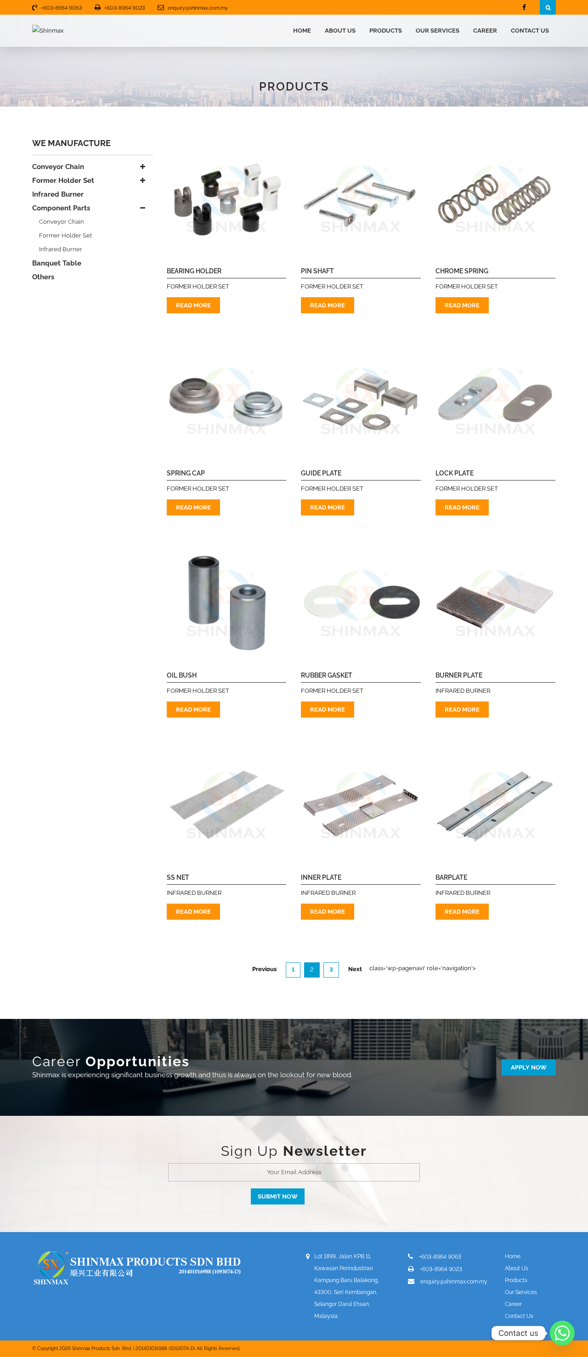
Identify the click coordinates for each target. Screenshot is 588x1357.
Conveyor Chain (58, 167)
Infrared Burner (58, 194)
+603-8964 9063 (61, 8)
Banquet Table (56, 263)
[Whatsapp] (562, 1333)
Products (385, 30)
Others (43, 277)
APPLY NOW (529, 1067)
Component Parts (61, 208)
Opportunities (137, 1061)
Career (485, 30)
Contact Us (530, 30)
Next (355, 969)
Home (302, 30)
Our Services (437, 30)
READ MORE (193, 305)
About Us (340, 30)
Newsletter (325, 1151)
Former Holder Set (63, 180)
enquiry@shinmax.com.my (198, 8)
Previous (264, 969)
